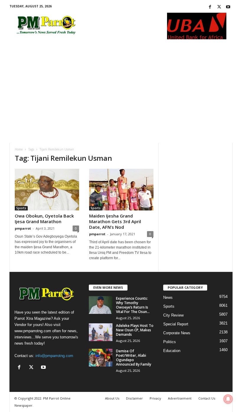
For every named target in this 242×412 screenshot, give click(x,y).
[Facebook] (209, 7)
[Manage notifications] (228, 399)
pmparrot (23, 228)
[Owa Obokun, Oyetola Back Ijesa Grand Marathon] (47, 189)
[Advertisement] (121, 98)
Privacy (155, 398)
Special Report (175, 324)
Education (171, 350)
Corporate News (176, 333)
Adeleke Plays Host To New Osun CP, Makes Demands (134, 330)
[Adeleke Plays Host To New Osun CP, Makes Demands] (100, 332)
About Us (112, 398)
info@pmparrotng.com (54, 355)
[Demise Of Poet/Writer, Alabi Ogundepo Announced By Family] (100, 357)
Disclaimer (134, 398)
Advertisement (180, 398)
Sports (21, 208)
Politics (169, 342)
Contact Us (206, 398)
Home (19, 149)
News (168, 297)
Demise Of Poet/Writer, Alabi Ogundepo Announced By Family (133, 357)
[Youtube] (228, 7)
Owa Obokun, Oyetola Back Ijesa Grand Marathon (44, 218)
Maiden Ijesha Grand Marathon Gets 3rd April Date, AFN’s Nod (115, 221)
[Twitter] (219, 7)
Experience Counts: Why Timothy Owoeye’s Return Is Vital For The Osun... (133, 305)
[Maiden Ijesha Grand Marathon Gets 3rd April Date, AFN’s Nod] (121, 189)
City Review (173, 315)
